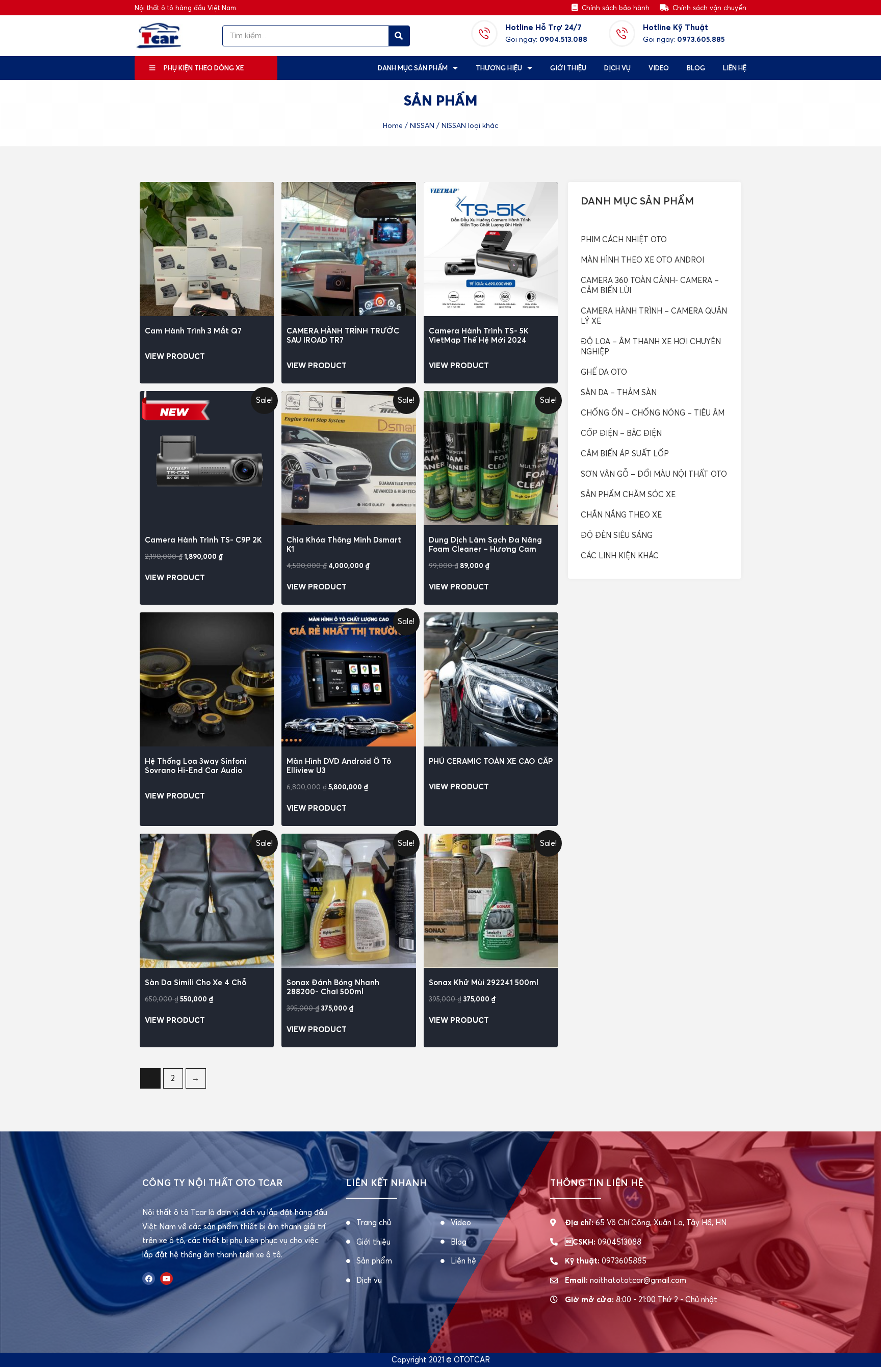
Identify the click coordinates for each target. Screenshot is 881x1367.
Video (659, 68)
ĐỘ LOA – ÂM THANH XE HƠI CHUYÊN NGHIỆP (651, 346)
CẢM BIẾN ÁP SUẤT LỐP (625, 453)
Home (393, 125)
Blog (696, 68)
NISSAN (422, 125)
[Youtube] (166, 1278)
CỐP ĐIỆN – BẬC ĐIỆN (621, 433)
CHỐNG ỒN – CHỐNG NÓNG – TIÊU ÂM (652, 413)
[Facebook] (148, 1278)
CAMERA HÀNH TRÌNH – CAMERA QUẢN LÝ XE (654, 316)
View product (175, 356)
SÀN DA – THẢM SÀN (619, 392)
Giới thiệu (568, 68)
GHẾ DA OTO (604, 372)
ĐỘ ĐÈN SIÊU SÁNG (617, 535)
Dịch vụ (617, 68)
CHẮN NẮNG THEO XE (621, 515)
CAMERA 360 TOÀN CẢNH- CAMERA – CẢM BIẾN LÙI (650, 285)
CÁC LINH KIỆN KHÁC (620, 555)
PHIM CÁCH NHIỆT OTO (624, 239)
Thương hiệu (499, 68)
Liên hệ (734, 68)
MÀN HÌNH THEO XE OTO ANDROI (642, 260)
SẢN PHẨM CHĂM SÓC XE (628, 494)
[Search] (398, 36)
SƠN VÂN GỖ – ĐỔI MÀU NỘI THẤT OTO (654, 474)
